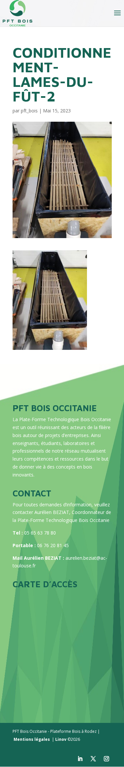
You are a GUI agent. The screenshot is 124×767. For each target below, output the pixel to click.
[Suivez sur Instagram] (106, 758)
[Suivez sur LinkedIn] (80, 758)
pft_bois (29, 110)
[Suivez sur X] (93, 758)
